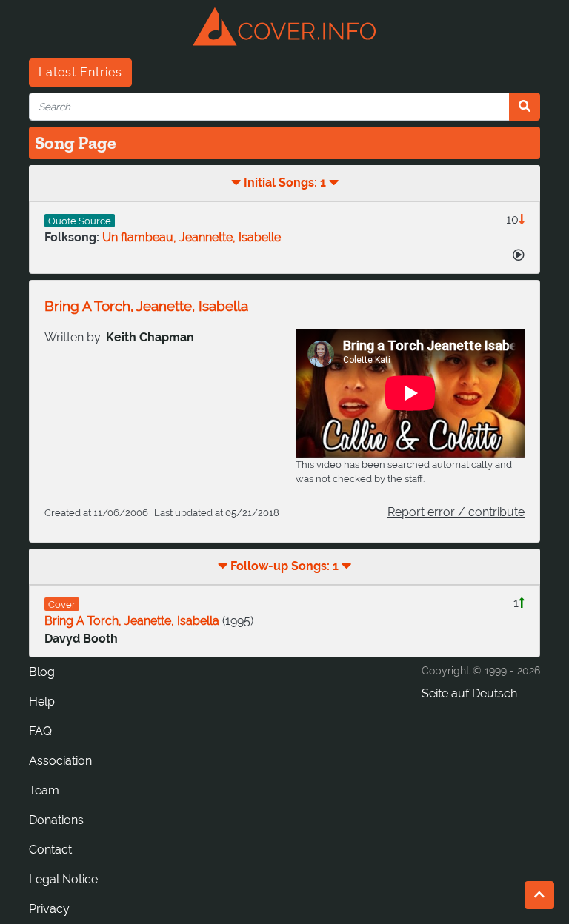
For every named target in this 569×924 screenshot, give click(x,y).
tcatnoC (50, 850)
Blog (42, 672)
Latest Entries (80, 72)
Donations (56, 820)
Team (44, 790)
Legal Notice (63, 879)
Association (60, 761)
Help (42, 701)
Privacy (49, 909)
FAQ (40, 731)
